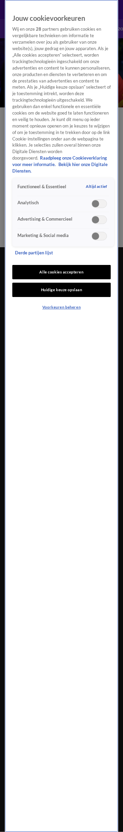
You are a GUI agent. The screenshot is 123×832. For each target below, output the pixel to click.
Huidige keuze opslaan (61, 289)
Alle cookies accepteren (61, 272)
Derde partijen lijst (34, 252)
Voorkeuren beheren (61, 307)
